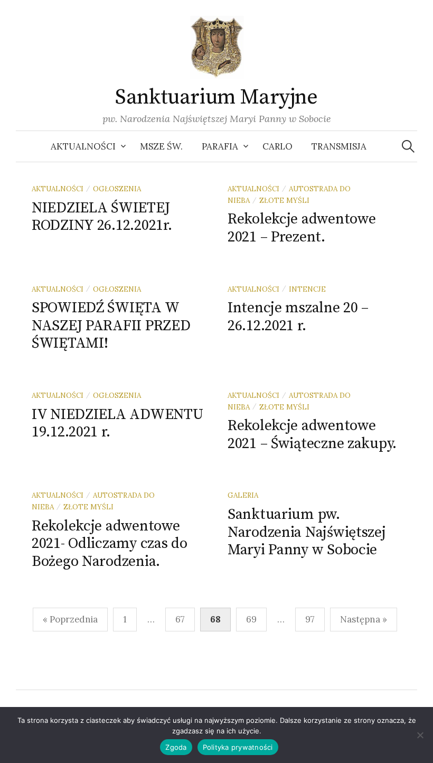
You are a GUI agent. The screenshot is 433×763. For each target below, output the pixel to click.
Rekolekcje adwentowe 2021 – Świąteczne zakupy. (312, 434)
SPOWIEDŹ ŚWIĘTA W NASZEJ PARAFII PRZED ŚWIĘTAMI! (111, 325)
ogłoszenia (117, 188)
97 (310, 619)
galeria (243, 495)
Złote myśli (284, 200)
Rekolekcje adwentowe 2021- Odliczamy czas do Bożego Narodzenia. (109, 544)
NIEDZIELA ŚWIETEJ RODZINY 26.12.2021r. (102, 217)
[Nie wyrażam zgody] (420, 735)
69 (251, 619)
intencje (307, 289)
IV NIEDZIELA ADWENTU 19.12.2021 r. (117, 423)
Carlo (277, 146)
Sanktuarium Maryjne (216, 97)
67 (180, 619)
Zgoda (175, 747)
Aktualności (83, 146)
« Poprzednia (70, 619)
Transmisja (339, 146)
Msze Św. (161, 146)
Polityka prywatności (238, 747)
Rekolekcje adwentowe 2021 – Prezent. (301, 228)
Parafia (220, 146)
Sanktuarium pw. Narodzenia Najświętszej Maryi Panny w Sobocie (307, 532)
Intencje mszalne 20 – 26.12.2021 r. (298, 317)
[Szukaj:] (408, 146)
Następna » (363, 619)
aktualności (57, 188)
